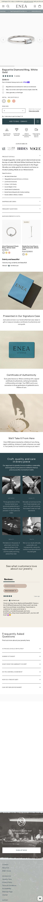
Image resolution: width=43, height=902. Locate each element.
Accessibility (6, 889)
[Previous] (3, 40)
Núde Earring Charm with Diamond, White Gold (30, 247)
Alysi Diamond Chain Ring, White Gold (10, 247)
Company (5, 864)
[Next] (39, 40)
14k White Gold (3, 253)
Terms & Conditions (9, 885)
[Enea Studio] (21, 6)
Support (5, 900)
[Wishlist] (34, 6)
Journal (4, 895)
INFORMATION (6, 876)
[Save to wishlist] (38, 121)
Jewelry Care (7, 879)
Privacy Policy (7, 882)
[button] (7, 6)
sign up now (21, 850)
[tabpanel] (21, 602)
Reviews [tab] (9, 579)
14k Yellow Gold (6, 253)
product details (8, 156)
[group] (21, 1)
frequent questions (9, 209)
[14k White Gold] (4, 101)
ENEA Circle (6, 871)
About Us (5, 868)
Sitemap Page (7, 892)
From (27, 251)
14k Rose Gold (9, 253)
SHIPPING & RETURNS (9, 201)
